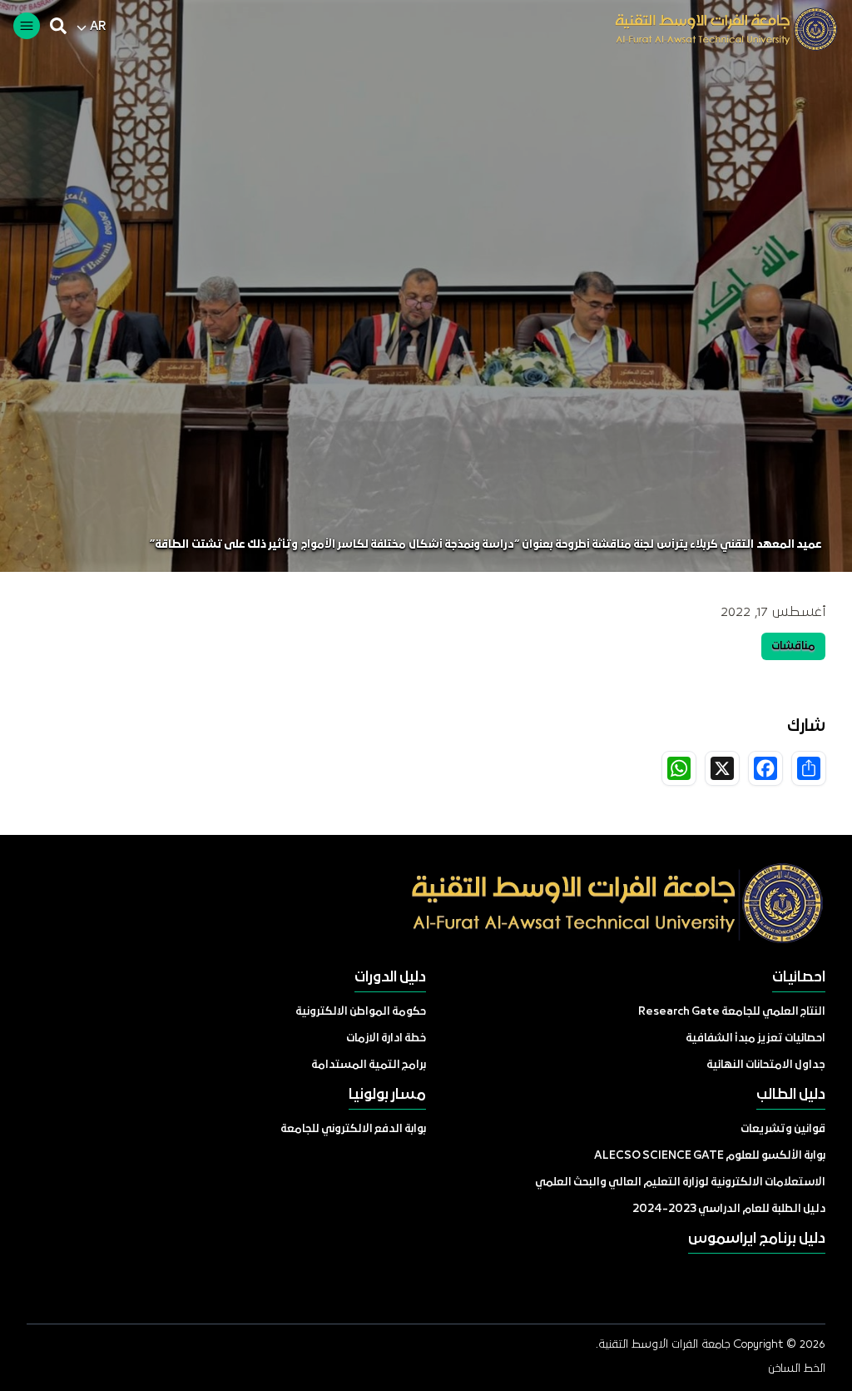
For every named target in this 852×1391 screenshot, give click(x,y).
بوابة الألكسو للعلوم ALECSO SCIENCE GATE (709, 1156)
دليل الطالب (790, 1095)
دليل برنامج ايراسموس (756, 1239)
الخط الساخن (796, 1369)
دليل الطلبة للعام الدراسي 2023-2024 (728, 1209)
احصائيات (798, 977)
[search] (58, 25)
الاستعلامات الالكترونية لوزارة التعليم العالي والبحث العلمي (680, 1182)
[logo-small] (714, 29)
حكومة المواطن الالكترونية (360, 1012)
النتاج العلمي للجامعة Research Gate (731, 1012)
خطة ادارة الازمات (386, 1038)
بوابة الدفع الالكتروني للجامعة (353, 1129)
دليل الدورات (390, 977)
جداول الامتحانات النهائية (765, 1065)
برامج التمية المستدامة (368, 1065)
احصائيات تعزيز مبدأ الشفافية (755, 1038)
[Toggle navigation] (26, 25)
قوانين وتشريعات (783, 1129)
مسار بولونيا (387, 1095)
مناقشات (793, 646)
